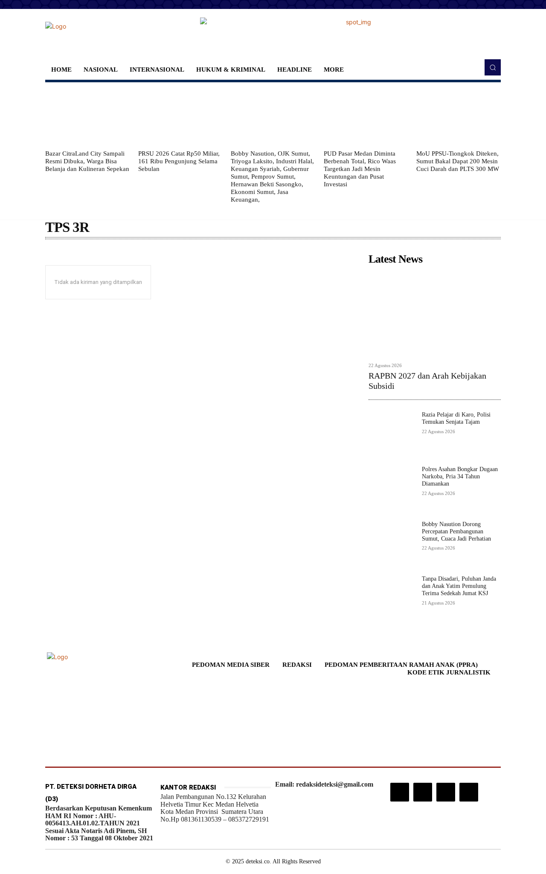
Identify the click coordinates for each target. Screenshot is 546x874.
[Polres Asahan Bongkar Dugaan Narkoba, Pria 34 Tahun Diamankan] (392, 489)
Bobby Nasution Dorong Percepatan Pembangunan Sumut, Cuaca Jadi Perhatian (456, 531)
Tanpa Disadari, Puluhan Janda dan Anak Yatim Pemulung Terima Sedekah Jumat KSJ (459, 586)
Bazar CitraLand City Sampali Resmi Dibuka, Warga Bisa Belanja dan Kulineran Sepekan (87, 161)
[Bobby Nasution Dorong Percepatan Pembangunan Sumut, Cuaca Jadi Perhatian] (392, 544)
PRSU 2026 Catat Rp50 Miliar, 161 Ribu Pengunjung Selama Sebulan (179, 161)
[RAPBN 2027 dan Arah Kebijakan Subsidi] (435, 313)
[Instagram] (399, 792)
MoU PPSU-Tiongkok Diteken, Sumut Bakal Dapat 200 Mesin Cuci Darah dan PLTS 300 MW (457, 161)
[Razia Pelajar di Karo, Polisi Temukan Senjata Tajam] (392, 434)
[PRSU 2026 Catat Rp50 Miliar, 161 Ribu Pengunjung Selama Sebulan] (180, 116)
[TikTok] (422, 792)
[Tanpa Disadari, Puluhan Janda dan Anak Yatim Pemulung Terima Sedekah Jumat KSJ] (392, 599)
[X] (445, 792)
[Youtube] (468, 792)
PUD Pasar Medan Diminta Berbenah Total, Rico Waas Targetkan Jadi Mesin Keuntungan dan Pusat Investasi (360, 169)
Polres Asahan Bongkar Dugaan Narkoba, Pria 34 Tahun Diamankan (460, 476)
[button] (493, 67)
